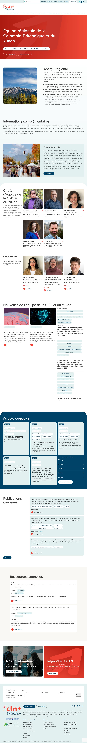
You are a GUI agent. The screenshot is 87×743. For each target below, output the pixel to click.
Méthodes (46, 728)
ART (69, 341)
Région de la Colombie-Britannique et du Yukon (15, 431)
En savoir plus (49, 173)
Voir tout (7, 557)
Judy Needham (69, 277)
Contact (55, 1)
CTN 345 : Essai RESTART (13, 437)
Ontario (60, 468)
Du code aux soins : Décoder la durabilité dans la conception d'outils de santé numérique (41, 334)
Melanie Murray (29, 241)
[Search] (25, 2)
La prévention (69, 346)
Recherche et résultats (9, 327)
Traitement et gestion (9, 428)
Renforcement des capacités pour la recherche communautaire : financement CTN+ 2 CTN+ (16, 334)
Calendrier (66, 1)
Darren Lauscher (50, 211)
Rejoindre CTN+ (29, 706)
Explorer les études (24, 54)
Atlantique (61, 460)
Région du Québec (9, 433)
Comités (25, 733)
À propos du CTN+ (27, 722)
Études (15, 13)
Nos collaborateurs (25, 13)
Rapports (61, 424)
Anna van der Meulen (51, 277)
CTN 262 (40, 531)
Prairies (60, 473)
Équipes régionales (27, 726)
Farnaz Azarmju (29, 277)
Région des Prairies (47, 436)
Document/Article (19, 616)
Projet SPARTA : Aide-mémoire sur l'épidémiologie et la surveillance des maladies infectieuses (40, 608)
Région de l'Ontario (36, 436)
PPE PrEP (69, 343)
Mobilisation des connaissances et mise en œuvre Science (70, 317)
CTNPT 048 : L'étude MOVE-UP (70, 440)
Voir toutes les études (65, 482)
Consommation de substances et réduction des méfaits (69, 349)
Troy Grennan (48, 241)
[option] (83, 1)
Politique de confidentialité (49, 741)
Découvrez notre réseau (14, 671)
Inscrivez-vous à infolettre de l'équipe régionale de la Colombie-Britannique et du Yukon (26, 49)
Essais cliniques (70, 311)
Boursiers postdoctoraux (36, 327)
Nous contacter (67, 734)
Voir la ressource (18, 601)
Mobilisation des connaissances (64, 322)
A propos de (7, 13)
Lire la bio (28, 289)
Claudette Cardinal (30, 211)
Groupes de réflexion (28, 728)
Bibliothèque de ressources (54, 13)
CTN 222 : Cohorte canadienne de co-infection (43, 443)
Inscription (7, 424)
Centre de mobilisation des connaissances (70, 725)
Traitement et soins (58, 547)
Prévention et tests (63, 428)
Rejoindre (60, 1)
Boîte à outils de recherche (38, 13)
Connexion (73, 1)
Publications (49, 1)
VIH (70, 314)
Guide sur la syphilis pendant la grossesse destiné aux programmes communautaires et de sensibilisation (43, 586)
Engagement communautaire (64, 319)
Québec (60, 477)
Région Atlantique (36, 431)
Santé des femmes (69, 352)
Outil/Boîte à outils (19, 593)
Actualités (43, 1)
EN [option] (83, 1)
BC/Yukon (61, 464)
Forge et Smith (67, 741)
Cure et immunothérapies (65, 379)
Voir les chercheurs (10, 54)
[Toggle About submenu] (11, 13)
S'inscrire (78, 695)
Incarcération (65, 384)
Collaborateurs (26, 735)
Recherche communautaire (65, 376)
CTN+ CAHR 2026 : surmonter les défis (69, 399)
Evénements (64, 390)
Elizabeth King (69, 211)
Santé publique (21, 590)
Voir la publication (38, 512)
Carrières (25, 737)
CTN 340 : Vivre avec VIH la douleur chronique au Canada (15, 467)
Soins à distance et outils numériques (65, 387)
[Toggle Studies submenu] (17, 13)
